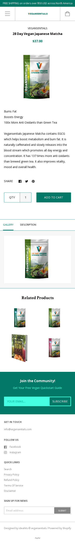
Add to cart (53, 197)
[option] (37, 77)
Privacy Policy (11, 474)
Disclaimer (10, 491)
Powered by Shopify (59, 528)
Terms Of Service (13, 485)
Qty (12, 197)
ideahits (23, 528)
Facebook (15, 446)
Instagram (15, 452)
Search (8, 469)
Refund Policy (11, 480)
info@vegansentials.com (18, 429)
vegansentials (38, 528)
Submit (62, 510)
